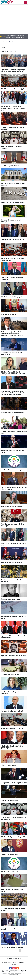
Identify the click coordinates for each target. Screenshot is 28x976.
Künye (9, 962)
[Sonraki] (20, 950)
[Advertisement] (14, 19)
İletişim (14, 962)
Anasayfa (5, 41)
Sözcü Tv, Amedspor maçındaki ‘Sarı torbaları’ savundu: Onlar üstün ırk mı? (15, 36)
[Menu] (25, 2)
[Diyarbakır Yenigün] (7, 2)
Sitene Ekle (13, 964)
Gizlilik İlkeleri (21, 962)
